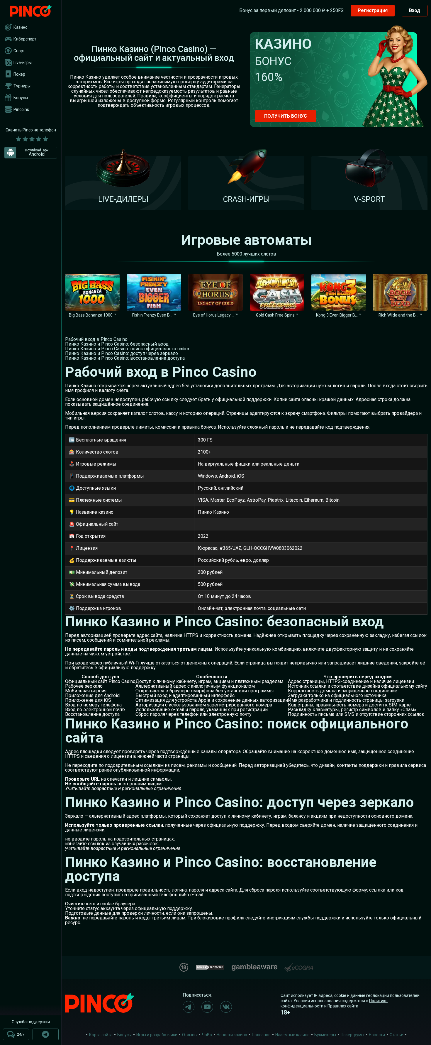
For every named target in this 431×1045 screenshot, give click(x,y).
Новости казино (232, 1034)
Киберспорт (24, 39)
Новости (377, 1034)
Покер (19, 74)
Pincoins (21, 109)
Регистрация (373, 10)
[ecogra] (298, 965)
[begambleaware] (254, 966)
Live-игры (22, 62)
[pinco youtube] (207, 1007)
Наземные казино (292, 1034)
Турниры (21, 86)
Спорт (19, 50)
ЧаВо (207, 1034)
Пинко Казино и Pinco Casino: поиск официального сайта (127, 348)
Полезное (261, 1034)
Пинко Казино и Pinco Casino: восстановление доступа (125, 358)
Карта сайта (101, 1034)
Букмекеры (325, 1034)
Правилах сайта (343, 1006)
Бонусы (20, 97)
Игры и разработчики (156, 1034)
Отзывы (189, 1034)
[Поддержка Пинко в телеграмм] (46, 1034)
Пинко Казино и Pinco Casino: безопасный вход (117, 344)
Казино (20, 27)
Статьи (396, 1034)
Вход (414, 10)
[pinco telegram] (188, 1007)
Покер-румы (352, 1034)
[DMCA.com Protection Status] (210, 966)
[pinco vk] (226, 1007)
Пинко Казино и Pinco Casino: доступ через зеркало (121, 353)
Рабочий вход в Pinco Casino (96, 339)
